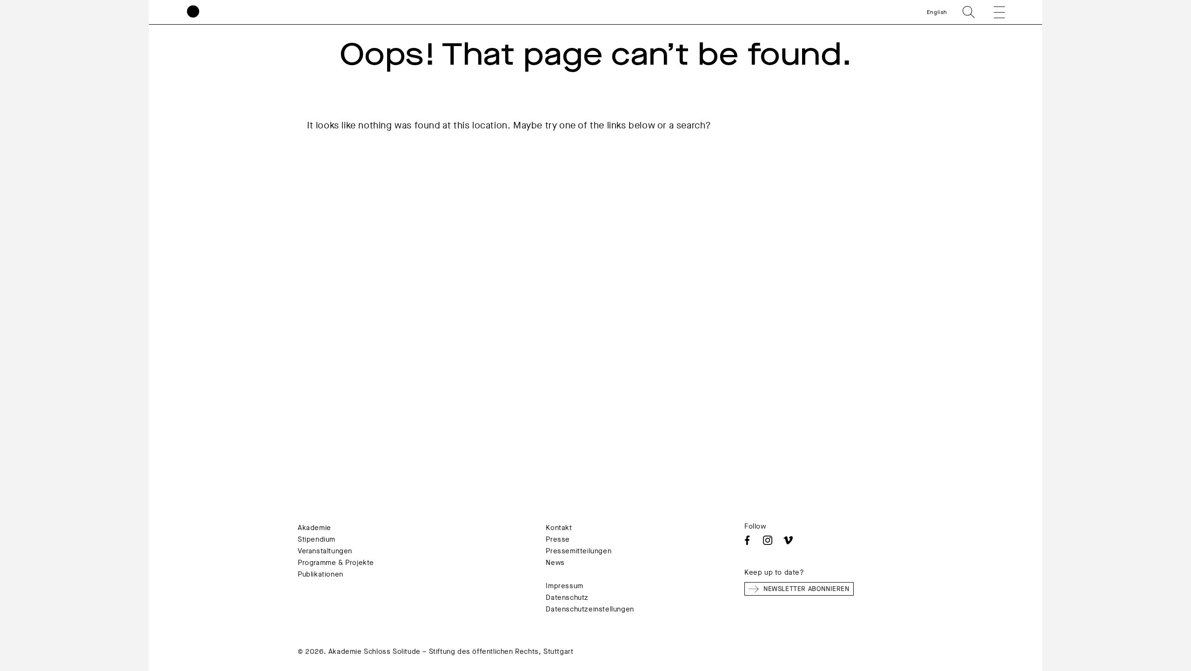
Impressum (564, 585)
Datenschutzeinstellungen (590, 609)
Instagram (767, 540)
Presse (558, 539)
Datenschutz (567, 597)
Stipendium (316, 539)
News (555, 562)
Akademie (314, 527)
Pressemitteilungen (578, 551)
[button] (993, 12)
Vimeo (788, 540)
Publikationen (320, 574)
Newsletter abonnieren (806, 588)
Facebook (747, 540)
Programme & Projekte (336, 562)
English (937, 12)
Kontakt (559, 527)
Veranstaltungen (325, 551)
